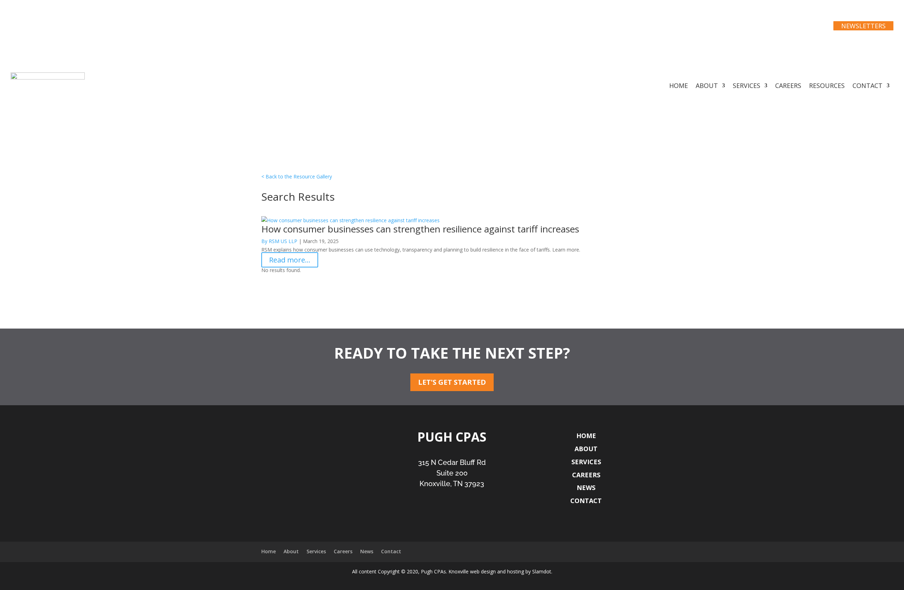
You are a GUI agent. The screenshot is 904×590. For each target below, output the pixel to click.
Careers (788, 86)
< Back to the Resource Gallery (296, 176)
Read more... (289, 260)
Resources (827, 86)
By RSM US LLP (279, 241)
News (586, 487)
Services (746, 86)
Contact (867, 86)
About (707, 86)
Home (678, 86)
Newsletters (863, 26)
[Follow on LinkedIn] (460, 517)
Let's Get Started (452, 382)
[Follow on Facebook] (443, 517)
